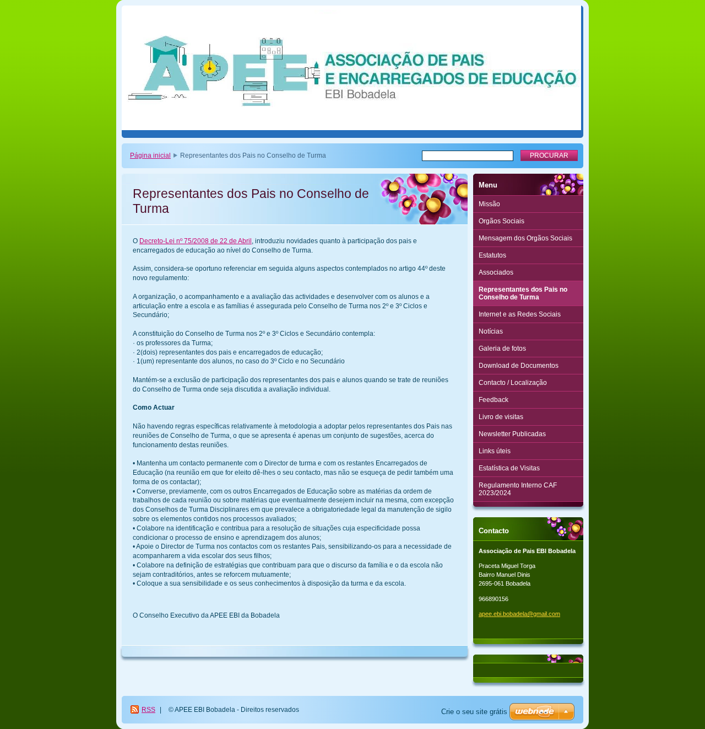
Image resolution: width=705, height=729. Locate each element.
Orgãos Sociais (501, 221)
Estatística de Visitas (509, 468)
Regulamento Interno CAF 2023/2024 (518, 489)
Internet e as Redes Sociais (520, 314)
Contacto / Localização (513, 383)
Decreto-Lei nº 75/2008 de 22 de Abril (195, 241)
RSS (148, 710)
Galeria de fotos (502, 348)
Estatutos (492, 255)
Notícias (491, 331)
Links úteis (495, 451)
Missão (489, 204)
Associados (496, 272)
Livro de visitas (501, 417)
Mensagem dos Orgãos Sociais (525, 238)
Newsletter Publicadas (512, 434)
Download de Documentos (518, 365)
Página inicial (150, 155)
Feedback (493, 400)
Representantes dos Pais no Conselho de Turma (523, 293)
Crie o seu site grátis (474, 711)
